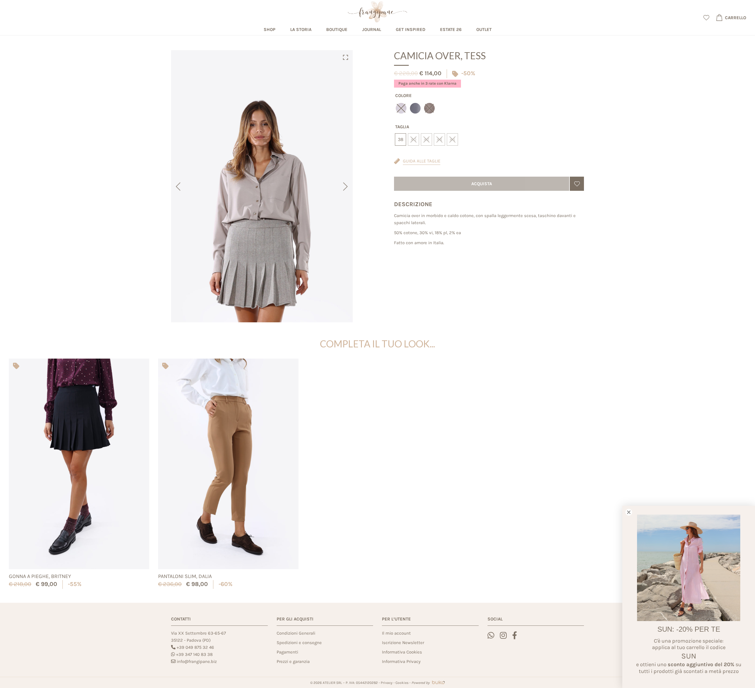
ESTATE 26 (451, 29)
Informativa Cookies (402, 652)
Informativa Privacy (401, 661)
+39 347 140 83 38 (194, 654)
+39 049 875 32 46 (195, 647)
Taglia (402, 126)
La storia (300, 29)
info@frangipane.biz (197, 661)
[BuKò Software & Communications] (438, 683)
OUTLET (484, 29)
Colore (403, 95)
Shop (269, 29)
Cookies (401, 683)
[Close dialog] (628, 512)
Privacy (387, 683)
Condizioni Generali (296, 633)
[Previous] (177, 186)
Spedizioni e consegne (299, 642)
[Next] (346, 186)
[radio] (415, 108)
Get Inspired (410, 29)
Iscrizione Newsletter (403, 642)
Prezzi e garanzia (293, 661)
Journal (371, 29)
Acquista (481, 183)
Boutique (336, 29)
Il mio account (396, 633)
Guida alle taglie (421, 161)
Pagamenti (287, 652)
